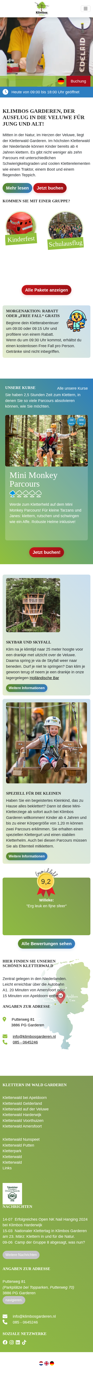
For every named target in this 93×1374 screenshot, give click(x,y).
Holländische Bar (44, 678)
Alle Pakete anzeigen (46, 290)
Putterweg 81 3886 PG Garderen (38, 1287)
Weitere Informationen (27, 688)
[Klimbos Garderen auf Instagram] (12, 1342)
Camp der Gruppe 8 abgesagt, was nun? (50, 1242)
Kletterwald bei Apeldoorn (25, 1097)
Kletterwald (12, 1157)
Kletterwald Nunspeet (21, 1139)
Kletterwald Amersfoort (22, 1126)
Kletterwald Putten (18, 1145)
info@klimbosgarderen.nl (34, 1036)
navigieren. (13, 1300)
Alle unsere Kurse (72, 388)
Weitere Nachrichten (21, 1255)
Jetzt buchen (50, 188)
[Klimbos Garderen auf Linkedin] (18, 1342)
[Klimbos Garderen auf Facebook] (5, 1342)
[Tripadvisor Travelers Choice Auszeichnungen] (12, 1191)
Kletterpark (12, 1151)
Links (7, 1168)
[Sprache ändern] (61, 81)
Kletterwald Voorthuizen (23, 1120)
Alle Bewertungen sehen (46, 943)
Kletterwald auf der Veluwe (26, 1109)
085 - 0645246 (25, 1042)
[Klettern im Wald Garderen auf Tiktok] (24, 1342)
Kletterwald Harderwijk (22, 1115)
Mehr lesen (17, 188)
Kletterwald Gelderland (22, 1103)
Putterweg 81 (27, 1022)
